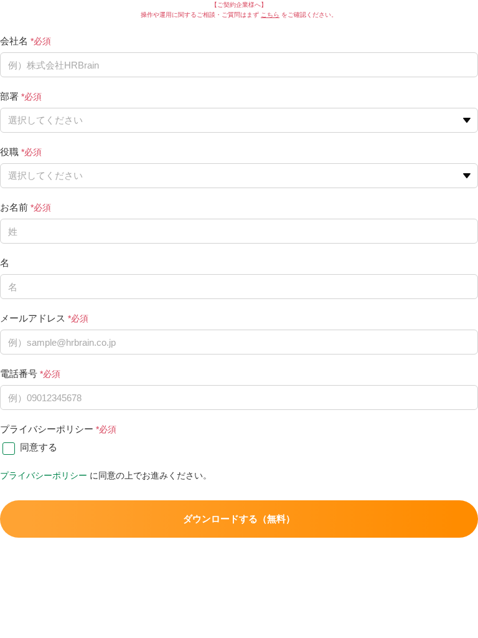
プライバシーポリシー (46, 429)
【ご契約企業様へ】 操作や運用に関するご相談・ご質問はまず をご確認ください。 (239, 9)
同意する (38, 447)
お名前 (14, 207)
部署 (9, 96)
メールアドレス (32, 318)
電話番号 (18, 373)
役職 (9, 151)
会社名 (14, 41)
